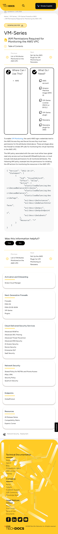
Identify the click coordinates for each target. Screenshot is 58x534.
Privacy (8, 506)
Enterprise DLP (10, 350)
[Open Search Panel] (23, 6)
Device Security (10, 347)
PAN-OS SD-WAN (11, 307)
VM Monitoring (17, 139)
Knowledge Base (12, 495)
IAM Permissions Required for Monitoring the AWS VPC (23, 19)
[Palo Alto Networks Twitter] (20, 521)
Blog (7, 466)
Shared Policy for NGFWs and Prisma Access (21, 371)
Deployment (24, 434)
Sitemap (9, 474)
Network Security (13, 434)
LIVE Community (12, 492)
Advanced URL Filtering (13, 335)
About (8, 484)
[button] (56, 427)
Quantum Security (11, 381)
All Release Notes (11, 417)
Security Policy (10, 378)
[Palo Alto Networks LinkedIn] (14, 521)
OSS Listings (10, 471)
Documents (10, 514)
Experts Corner (10, 423)
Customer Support (13, 490)
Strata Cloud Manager (13, 283)
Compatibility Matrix (12, 420)
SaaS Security (10, 353)
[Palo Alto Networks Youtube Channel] (25, 521)
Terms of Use (11, 511)
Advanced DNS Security (13, 341)
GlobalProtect (10, 399)
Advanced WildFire (12, 332)
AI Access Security (11, 344)
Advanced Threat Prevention (15, 338)
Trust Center (10, 508)
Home (6, 16)
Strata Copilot (46, 6)
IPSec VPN (8, 375)
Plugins (7, 313)
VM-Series (13, 16)
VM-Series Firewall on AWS (27, 16)
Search (8, 463)
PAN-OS (8, 304)
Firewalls (8, 301)
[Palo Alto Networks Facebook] (8, 521)
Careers (9, 487)
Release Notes (11, 460)
